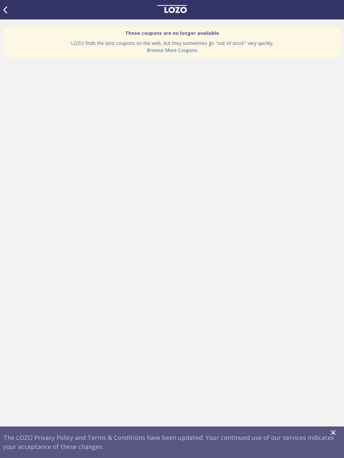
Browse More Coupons (172, 50)
